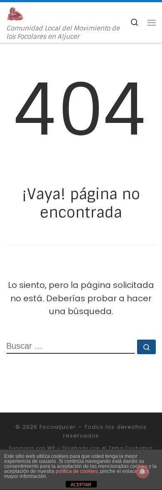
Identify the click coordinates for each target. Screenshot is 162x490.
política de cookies (77, 471)
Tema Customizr (130, 448)
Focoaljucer (57, 427)
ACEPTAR (81, 484)
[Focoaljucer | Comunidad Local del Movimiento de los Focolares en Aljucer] (15, 13)
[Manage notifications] (142, 471)
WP (51, 448)
